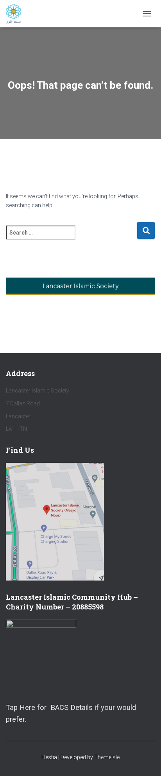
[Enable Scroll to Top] (146, 760)
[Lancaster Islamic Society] (16, 13)
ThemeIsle (107, 757)
